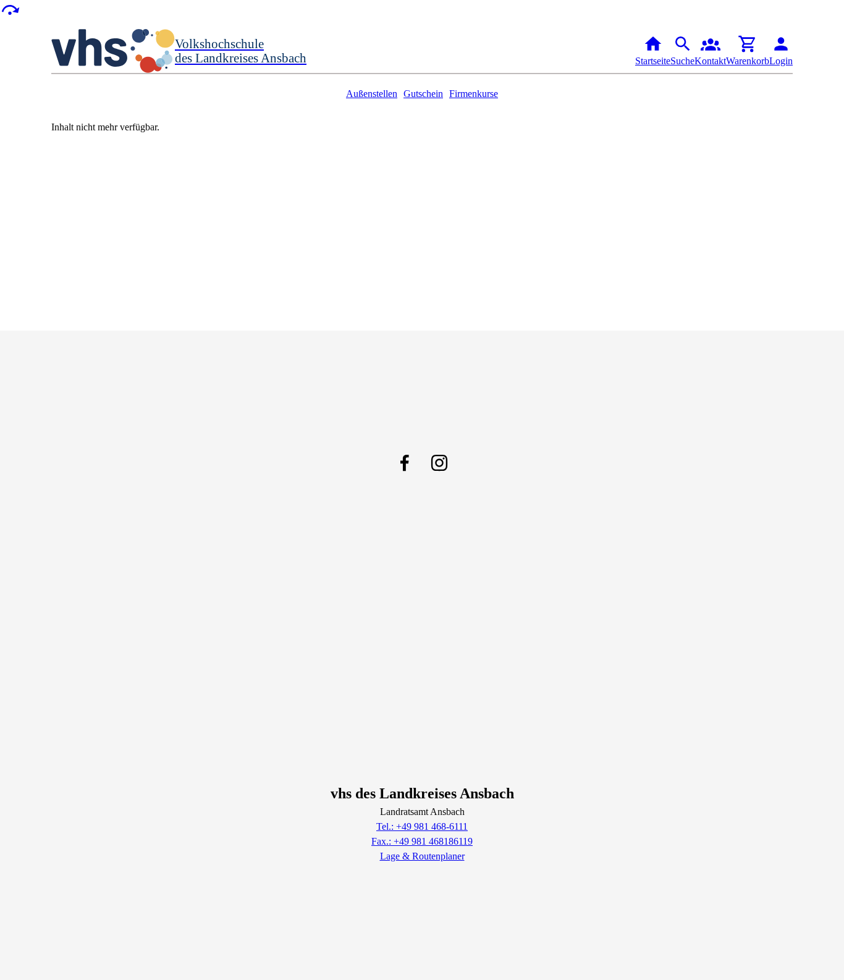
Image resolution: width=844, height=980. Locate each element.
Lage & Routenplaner (422, 856)
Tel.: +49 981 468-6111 (422, 826)
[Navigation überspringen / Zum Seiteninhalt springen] (10, 9)
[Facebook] (404, 463)
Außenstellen (371, 93)
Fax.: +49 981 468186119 (422, 841)
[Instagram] (439, 463)
